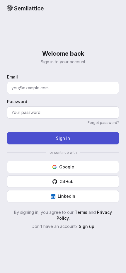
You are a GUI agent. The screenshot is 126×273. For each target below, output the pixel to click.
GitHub (66, 181)
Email (12, 76)
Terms (81, 212)
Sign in (63, 138)
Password (17, 101)
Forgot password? (103, 122)
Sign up (86, 226)
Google (66, 166)
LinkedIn (66, 196)
